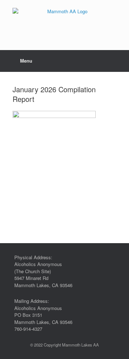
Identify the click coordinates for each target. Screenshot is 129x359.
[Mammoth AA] (64, 19)
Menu (26, 60)
